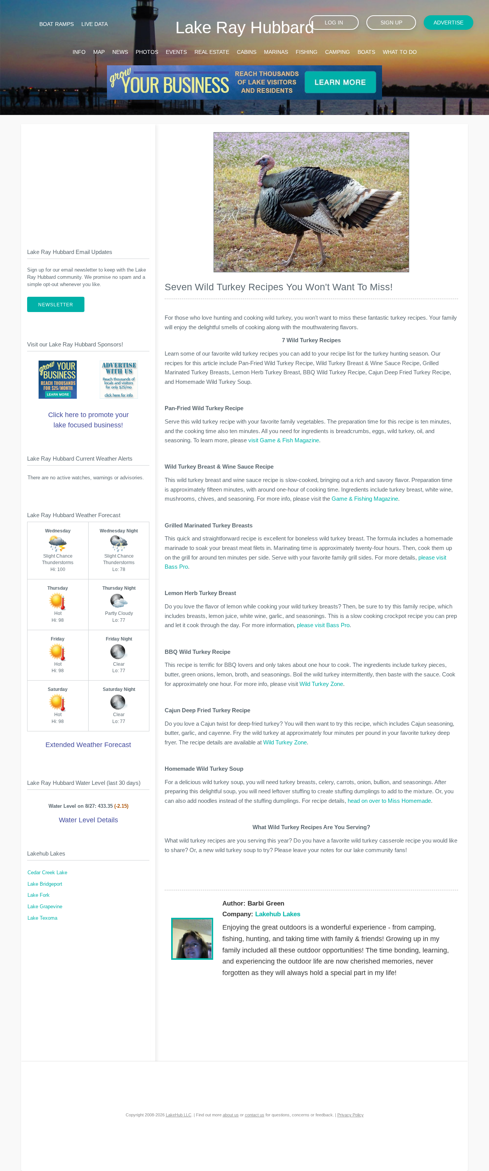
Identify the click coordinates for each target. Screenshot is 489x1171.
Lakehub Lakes (277, 914)
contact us (254, 1115)
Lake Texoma (42, 918)
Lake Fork (39, 895)
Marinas (276, 52)
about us (231, 1115)
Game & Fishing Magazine (365, 498)
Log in (334, 22)
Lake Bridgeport (45, 884)
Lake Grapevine (45, 906)
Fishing (306, 52)
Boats (366, 52)
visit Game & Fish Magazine (283, 440)
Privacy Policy (350, 1115)
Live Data (94, 24)
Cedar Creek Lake (47, 872)
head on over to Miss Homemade (389, 800)
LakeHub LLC (178, 1115)
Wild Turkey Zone (321, 684)
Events (176, 52)
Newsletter (55, 304)
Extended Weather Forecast (88, 745)
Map (99, 52)
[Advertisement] (88, 180)
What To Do (400, 52)
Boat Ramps (56, 24)
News (120, 52)
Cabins (246, 52)
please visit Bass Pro (323, 625)
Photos (147, 52)
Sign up (391, 22)
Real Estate (211, 52)
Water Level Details (88, 820)
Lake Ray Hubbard (244, 27)
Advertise (448, 22)
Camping (337, 52)
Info (79, 52)
